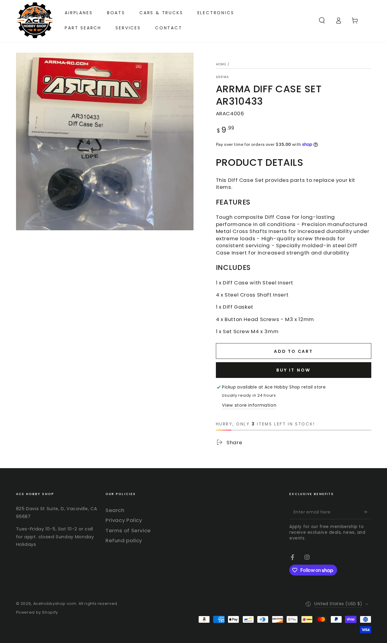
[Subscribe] (367, 512)
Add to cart (293, 351)
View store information (249, 405)
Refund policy (124, 540)
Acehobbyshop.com (54, 603)
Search (115, 510)
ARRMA (222, 77)
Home (221, 64)
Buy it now (293, 370)
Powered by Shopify (37, 612)
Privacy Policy (124, 520)
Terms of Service (128, 530)
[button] (322, 20)
